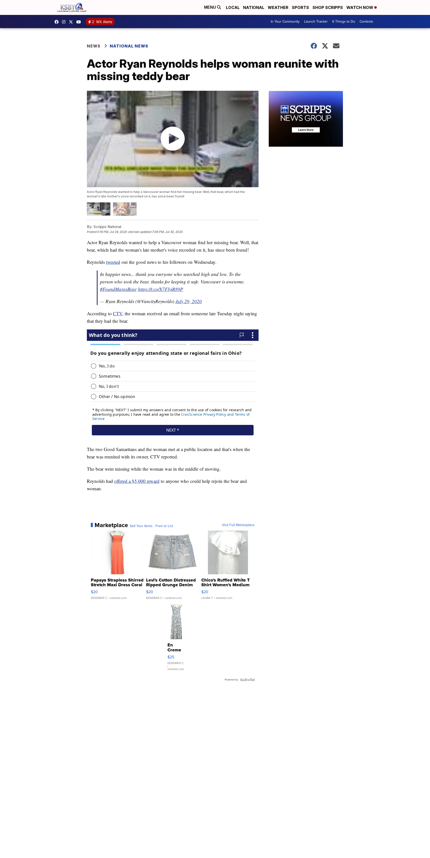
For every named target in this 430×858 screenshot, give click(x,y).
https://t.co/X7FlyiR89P (160, 289)
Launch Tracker (316, 21)
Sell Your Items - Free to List (151, 526)
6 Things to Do (343, 21)
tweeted (113, 262)
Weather (278, 7)
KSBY (72, 22)
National (253, 7)
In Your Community (285, 21)
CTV (117, 313)
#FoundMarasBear (118, 289)
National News (129, 46)
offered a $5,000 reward (137, 481)
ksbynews (57, 22)
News (94, 46)
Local (233, 7)
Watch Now (360, 7)
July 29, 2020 (188, 301)
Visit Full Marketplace (238, 525)
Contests (366, 21)
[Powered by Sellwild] (247, 679)
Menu (210, 7)
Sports (300, 7)
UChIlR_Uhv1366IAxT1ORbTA (79, 22)
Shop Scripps (328, 7)
